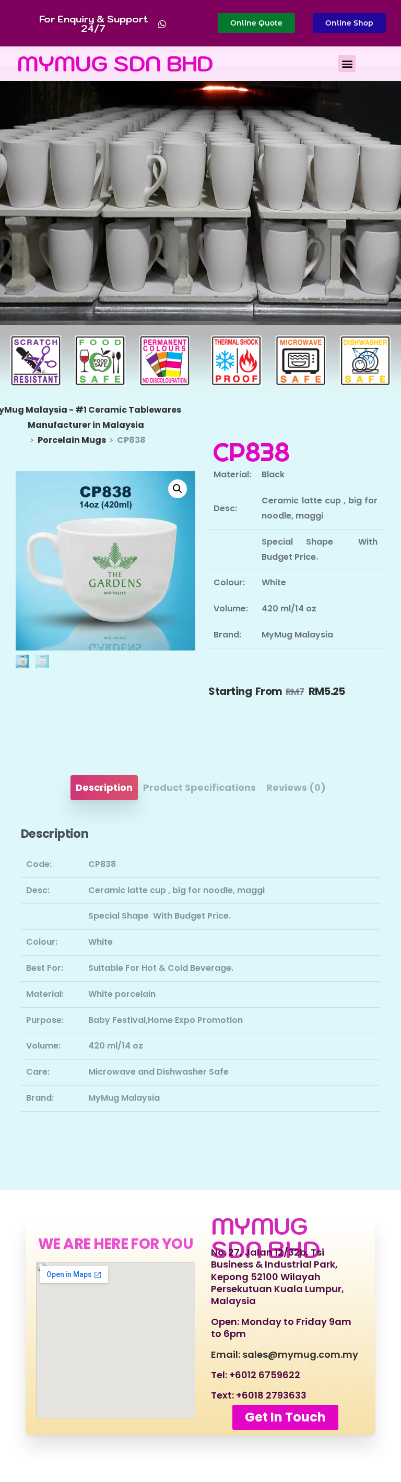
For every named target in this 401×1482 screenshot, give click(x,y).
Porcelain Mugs (72, 440)
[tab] (104, 787)
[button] (347, 63)
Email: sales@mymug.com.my (284, 1354)
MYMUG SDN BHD (115, 63)
